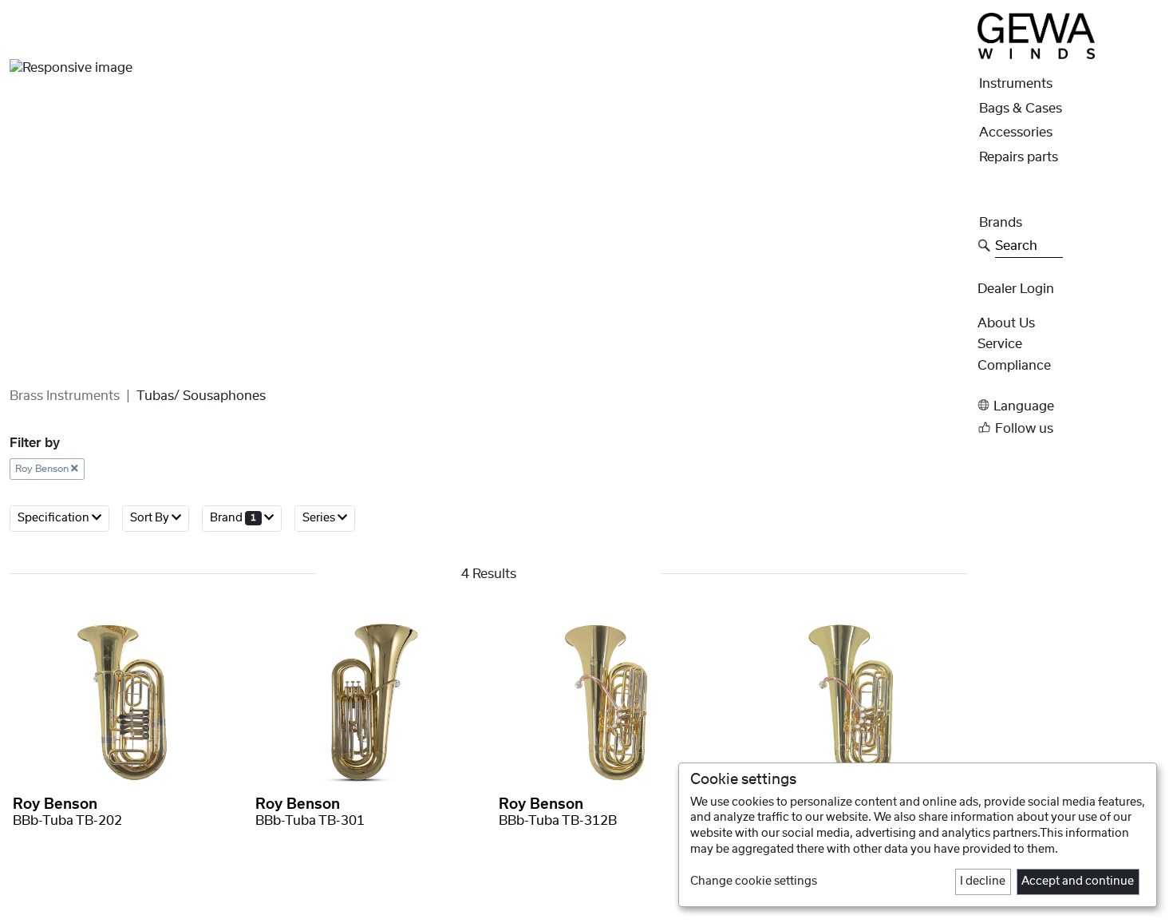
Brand (233, 518)
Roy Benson (43, 468)
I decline (982, 881)
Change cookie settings (753, 881)
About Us (1006, 323)
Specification (55, 518)
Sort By (151, 518)
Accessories (1016, 132)
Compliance (1014, 365)
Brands (1000, 222)
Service (1000, 344)
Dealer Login (1016, 289)
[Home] (1036, 35)
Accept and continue (1077, 881)
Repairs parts (1018, 157)
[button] (1070, 405)
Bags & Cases (1020, 108)
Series (320, 518)
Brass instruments (65, 396)
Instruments (1016, 83)
